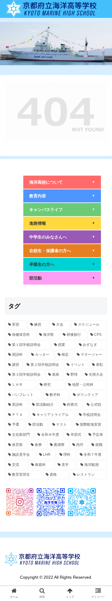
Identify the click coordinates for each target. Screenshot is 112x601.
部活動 (62, 278)
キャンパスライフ (62, 209)
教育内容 (62, 195)
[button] (100, 517)
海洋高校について (62, 182)
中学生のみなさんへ (62, 237)
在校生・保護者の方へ (62, 250)
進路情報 (62, 223)
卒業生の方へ (62, 264)
